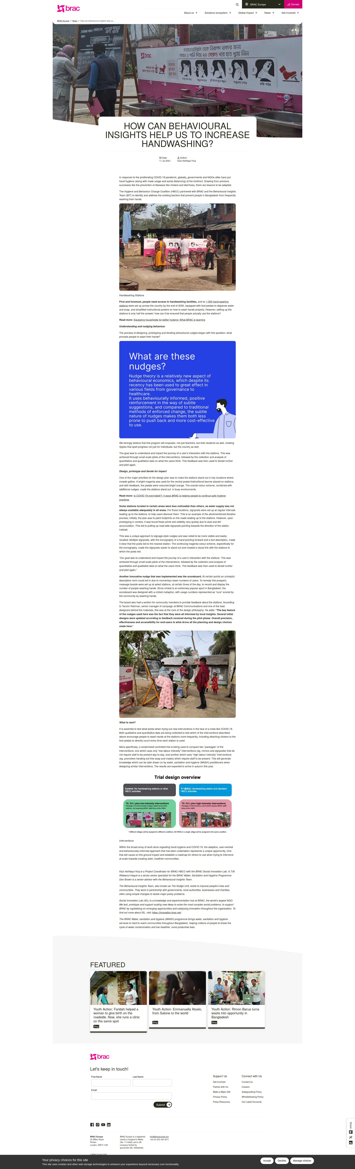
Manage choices (302, 1160)
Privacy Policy (220, 1096)
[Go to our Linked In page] (109, 1125)
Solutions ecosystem (216, 12)
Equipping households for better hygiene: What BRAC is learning (169, 319)
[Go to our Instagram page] (98, 1125)
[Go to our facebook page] (92, 1125)
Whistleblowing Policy (252, 1096)
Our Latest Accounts (252, 1101)
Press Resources (221, 1101)
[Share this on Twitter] (351, 1137)
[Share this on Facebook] (351, 1142)
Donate (295, 4)
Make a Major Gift (221, 1091)
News (267, 12)
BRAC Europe (258, 4)
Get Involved (219, 1081)
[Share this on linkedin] (351, 1132)
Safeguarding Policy (252, 1091)
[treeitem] (199, 13)
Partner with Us (220, 1086)
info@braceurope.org (159, 1136)
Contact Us (247, 1081)
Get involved (288, 12)
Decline (282, 1160)
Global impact (246, 12)
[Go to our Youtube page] (103, 1125)
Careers (246, 1086)
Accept (267, 1160)
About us (189, 12)
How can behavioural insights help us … (97, 20)
